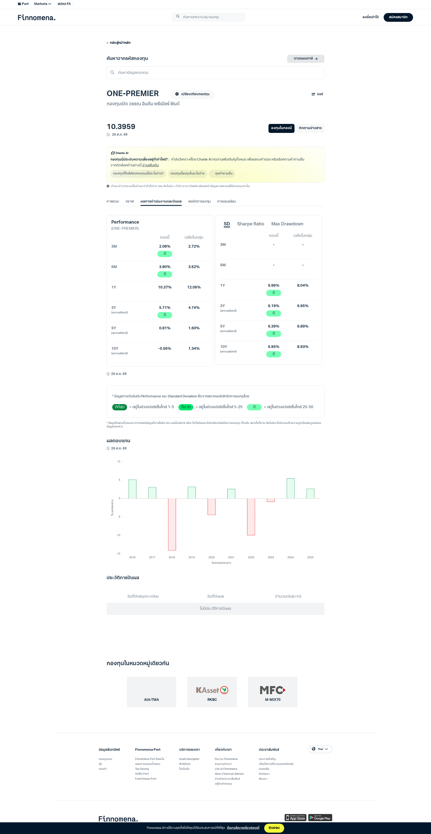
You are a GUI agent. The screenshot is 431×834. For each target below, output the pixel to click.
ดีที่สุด (120, 407)
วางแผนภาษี (303, 58)
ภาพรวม (113, 201)
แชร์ (320, 94)
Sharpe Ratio (250, 224)
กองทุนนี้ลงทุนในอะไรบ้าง (188, 173)
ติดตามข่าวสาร (310, 128)
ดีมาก (186, 407)
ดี (165, 254)
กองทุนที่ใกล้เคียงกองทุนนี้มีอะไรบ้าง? (138, 173)
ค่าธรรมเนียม (226, 201)
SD (227, 224)
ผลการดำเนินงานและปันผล (161, 201)
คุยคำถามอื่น (224, 173)
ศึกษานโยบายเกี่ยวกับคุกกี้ (243, 828)
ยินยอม (274, 828)
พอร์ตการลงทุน (199, 201)
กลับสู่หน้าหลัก (119, 43)
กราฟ (130, 201)
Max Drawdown (287, 224)
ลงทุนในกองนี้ (281, 128)
